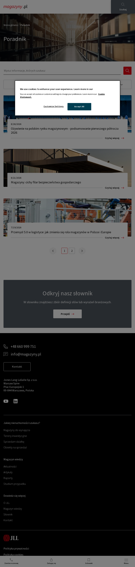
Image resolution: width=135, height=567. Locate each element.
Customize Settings (54, 106)
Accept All (79, 106)
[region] (67, 98)
